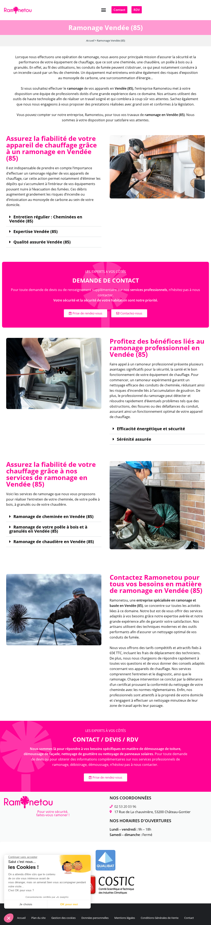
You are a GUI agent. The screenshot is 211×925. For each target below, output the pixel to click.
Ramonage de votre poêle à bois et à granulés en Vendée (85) (48, 529)
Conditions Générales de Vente (159, 918)
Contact (189, 918)
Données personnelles (95, 918)
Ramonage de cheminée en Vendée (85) (53, 517)
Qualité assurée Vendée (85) (42, 242)
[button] (104, 10)
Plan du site (38, 918)
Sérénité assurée (134, 439)
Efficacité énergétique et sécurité (151, 429)
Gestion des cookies (63, 918)
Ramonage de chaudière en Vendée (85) (53, 542)
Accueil (90, 40)
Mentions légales (124, 918)
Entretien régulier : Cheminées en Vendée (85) (45, 219)
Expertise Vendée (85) (35, 232)
